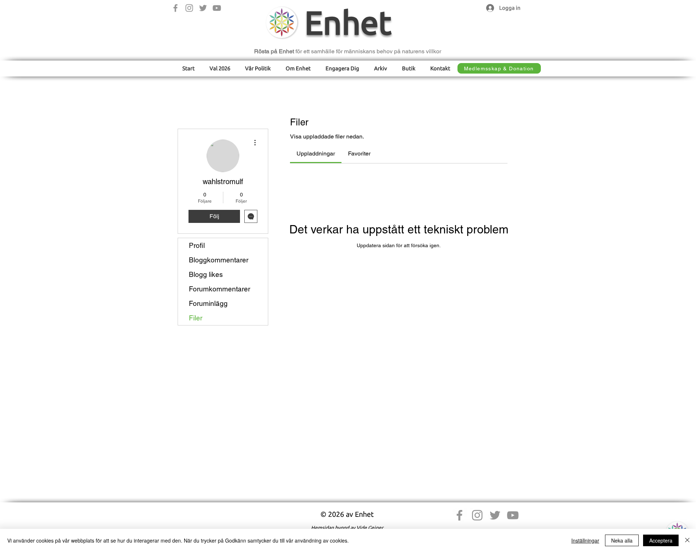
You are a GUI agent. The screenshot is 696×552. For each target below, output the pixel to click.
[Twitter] (203, 8)
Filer (195, 318)
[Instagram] (189, 8)
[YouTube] (217, 8)
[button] (258, 68)
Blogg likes (206, 274)
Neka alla (622, 540)
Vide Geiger (369, 528)
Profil (197, 245)
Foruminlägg (208, 303)
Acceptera (660, 540)
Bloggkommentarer (218, 260)
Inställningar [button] (585, 540)
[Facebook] (175, 8)
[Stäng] (687, 540)
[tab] (315, 153)
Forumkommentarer (219, 289)
